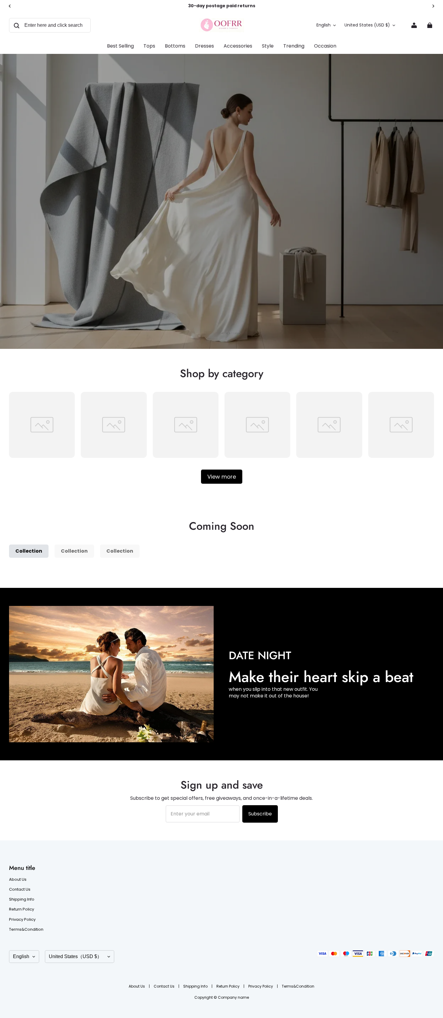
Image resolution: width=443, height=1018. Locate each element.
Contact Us (19, 889)
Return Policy (21, 909)
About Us (18, 879)
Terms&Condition (26, 929)
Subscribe (260, 813)
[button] (50, 25)
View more (221, 476)
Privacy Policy (22, 919)
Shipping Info (21, 899)
